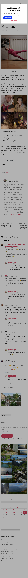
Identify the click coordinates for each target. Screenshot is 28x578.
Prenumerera (8, 17)
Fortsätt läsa (14, 20)
